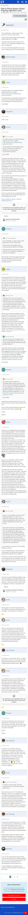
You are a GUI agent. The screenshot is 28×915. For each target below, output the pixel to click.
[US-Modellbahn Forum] (2, 2)
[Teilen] (25, 19)
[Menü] (26, 2)
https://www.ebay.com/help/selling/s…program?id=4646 (12, 94)
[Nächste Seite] (17, 877)
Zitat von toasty (9, 511)
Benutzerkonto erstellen (14, 895)
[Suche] (18, 2)
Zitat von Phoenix (9, 336)
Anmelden (14, 899)
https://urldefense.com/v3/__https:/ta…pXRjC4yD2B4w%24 (12, 199)
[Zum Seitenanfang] (25, 912)
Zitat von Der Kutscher (11, 782)
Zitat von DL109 (9, 295)
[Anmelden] (22, 2)
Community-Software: (14, 912)
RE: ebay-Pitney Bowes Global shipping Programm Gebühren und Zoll (12, 358)
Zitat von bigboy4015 (10, 238)
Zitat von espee (9, 136)
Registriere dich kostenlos (18, 889)
